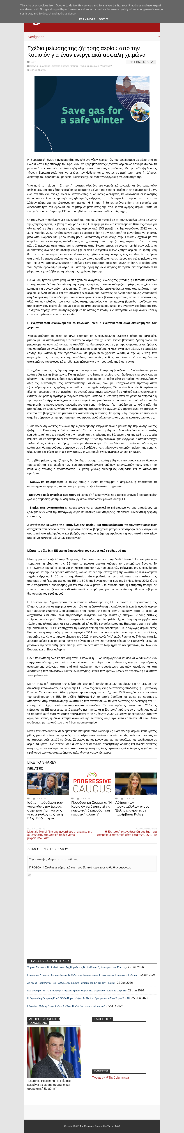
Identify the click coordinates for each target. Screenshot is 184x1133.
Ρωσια (83, 66)
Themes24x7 (113, 1126)
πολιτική (74, 66)
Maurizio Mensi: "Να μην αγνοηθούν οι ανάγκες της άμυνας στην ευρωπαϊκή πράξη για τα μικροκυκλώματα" (59, 835)
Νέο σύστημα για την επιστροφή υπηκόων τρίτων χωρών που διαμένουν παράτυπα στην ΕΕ (76, 990)
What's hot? (106, 66)
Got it (103, 19)
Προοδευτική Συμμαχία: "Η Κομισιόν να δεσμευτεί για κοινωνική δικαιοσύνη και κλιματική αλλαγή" (91, 808)
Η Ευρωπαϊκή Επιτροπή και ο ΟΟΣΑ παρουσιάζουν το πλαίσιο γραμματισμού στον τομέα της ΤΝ (78, 998)
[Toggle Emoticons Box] (29, 875)
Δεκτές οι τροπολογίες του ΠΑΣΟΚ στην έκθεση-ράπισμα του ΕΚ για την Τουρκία (71, 983)
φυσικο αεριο (93, 66)
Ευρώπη (65, 66)
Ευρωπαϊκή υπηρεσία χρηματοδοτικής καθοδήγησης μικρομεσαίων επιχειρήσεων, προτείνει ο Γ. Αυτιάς (82, 975)
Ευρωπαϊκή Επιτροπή (49, 66)
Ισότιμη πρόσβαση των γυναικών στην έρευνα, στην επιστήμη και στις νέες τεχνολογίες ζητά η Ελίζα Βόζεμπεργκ (45, 810)
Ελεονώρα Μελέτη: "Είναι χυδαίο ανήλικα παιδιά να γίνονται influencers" (66, 1006)
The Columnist (87, 1126)
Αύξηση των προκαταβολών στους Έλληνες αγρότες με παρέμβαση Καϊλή (132, 808)
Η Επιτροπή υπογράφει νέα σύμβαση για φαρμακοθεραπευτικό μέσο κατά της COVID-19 (127, 833)
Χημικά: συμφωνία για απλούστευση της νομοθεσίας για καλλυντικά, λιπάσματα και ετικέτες (76, 967)
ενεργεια (34, 66)
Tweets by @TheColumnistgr (110, 1077)
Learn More (86, 19)
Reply (33, 62)
